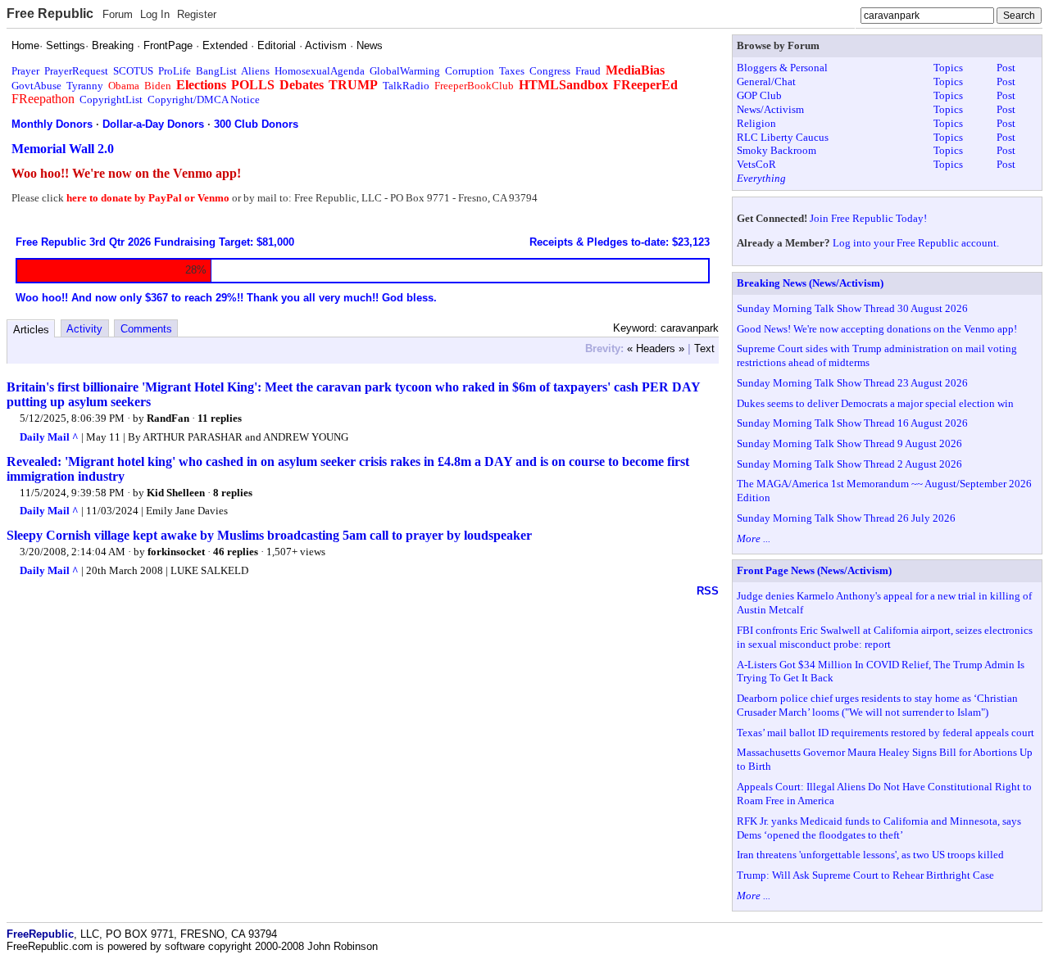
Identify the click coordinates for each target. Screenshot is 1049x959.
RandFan (168, 418)
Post (1006, 67)
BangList (216, 71)
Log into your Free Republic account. (916, 243)
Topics (948, 67)
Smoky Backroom (776, 150)
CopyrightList (111, 99)
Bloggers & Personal (782, 67)
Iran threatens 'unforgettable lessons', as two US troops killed (870, 854)
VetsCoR (756, 164)
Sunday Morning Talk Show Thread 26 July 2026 (846, 518)
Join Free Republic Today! (868, 218)
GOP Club (759, 95)
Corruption (469, 71)
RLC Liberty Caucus (783, 137)
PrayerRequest (76, 71)
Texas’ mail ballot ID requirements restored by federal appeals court (885, 732)
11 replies (220, 418)
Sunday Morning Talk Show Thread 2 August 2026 (849, 464)
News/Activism (770, 109)
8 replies (232, 492)
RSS (708, 591)
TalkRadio (406, 85)
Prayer (25, 71)
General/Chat (766, 81)
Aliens (255, 71)
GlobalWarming (405, 71)
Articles (31, 329)
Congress (549, 71)
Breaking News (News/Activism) (810, 283)
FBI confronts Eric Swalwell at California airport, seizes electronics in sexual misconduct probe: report (885, 637)
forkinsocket (176, 551)
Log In (155, 14)
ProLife (174, 71)
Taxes (511, 71)
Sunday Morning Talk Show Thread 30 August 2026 (852, 308)
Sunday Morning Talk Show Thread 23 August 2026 (852, 383)
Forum (117, 14)
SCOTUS (133, 71)
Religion (756, 123)
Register (196, 14)
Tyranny (84, 85)
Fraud (588, 71)
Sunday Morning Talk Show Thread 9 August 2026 (849, 443)
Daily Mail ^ (49, 437)
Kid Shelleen (176, 492)
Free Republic (50, 13)
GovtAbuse (36, 85)
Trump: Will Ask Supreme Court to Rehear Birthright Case (865, 875)
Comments (146, 329)
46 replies (235, 551)
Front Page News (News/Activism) (814, 570)
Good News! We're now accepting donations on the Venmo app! (877, 329)
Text (704, 348)
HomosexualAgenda (320, 71)
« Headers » (655, 348)
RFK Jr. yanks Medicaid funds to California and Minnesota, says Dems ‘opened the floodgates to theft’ (879, 828)
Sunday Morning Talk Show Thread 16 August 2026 (852, 423)
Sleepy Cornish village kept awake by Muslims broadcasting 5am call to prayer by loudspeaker (269, 535)
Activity (84, 329)
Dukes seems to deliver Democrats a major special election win (875, 403)
